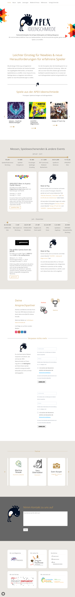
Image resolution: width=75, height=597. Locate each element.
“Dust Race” (55, 195)
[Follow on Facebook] (25, 332)
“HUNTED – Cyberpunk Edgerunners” (51, 208)
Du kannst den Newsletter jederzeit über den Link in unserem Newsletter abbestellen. (46, 377)
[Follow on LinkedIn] (22, 332)
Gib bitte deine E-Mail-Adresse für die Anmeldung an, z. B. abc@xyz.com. (46, 363)
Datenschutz (56, 559)
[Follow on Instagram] (16, 332)
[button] (69, 116)
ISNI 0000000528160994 (57, 563)
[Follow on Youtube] (19, 332)
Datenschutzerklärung (44, 372)
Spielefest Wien (15, 207)
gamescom (14, 277)
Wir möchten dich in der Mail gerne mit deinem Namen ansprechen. (46, 353)
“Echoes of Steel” (59, 203)
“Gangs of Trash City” (55, 206)
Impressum (56, 556)
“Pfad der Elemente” (46, 195)
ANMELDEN (42, 382)
